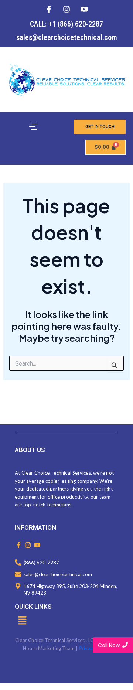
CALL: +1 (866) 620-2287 (66, 24)
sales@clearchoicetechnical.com (66, 37)
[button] (22, 621)
